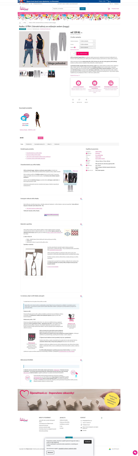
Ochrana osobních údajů (44, 427)
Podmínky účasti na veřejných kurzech (47, 429)
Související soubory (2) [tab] (39, 144)
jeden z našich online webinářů (54, 232)
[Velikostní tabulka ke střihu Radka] (51, 214)
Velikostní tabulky (64, 420)
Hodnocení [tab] (56, 144)
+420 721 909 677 (87, 422)
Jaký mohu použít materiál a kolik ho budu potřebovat (38, 156)
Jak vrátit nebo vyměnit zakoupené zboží (67, 3)
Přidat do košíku (83, 53)
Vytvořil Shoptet (115, 448)
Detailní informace (74, 75)
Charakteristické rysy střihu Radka (34, 153)
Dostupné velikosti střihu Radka (33, 154)
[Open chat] (135, 452)
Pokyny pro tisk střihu (64, 422)
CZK (111, 3)
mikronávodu (37, 377)
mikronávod (56, 370)
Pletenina (97, 153)
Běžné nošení (101, 158)
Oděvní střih (98, 157)
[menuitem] (20, 13)
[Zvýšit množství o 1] (75, 53)
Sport (96, 158)
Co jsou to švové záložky (52, 266)
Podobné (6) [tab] (29, 144)
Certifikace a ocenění (64, 424)
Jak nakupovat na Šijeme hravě (46, 423)
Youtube (84, 430)
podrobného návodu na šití (56, 250)
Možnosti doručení (74, 49)
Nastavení (50, 452)
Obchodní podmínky (43, 430)
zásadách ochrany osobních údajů (67, 448)
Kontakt (61, 428)
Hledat (82, 8)
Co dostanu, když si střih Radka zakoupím (35, 158)
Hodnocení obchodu (43, 425)
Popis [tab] (22, 144)
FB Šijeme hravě (86, 424)
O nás (61, 426)
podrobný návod (38, 378)
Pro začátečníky (99, 155)
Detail (40, 137)
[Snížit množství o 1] (75, 54)
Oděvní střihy (98, 151)
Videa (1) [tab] (49, 144)
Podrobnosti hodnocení (45, 29)
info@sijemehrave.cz (87, 420)
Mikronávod (26, 372)
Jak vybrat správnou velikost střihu (34, 208)
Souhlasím (87, 441)
